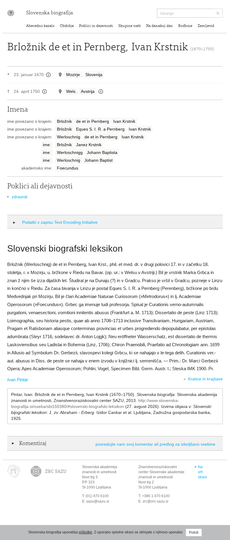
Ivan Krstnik (124, 121)
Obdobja (67, 26)
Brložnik (64, 121)
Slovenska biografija (49, 13)
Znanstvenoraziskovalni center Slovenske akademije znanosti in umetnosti (161, 472)
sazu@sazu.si (97, 501)
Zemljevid (206, 26)
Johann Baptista (102, 152)
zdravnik (20, 196)
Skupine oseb (129, 26)
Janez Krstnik (89, 144)
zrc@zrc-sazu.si (155, 501)
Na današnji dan (159, 26)
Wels (70, 91)
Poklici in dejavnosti (96, 26)
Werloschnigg (70, 152)
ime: (47, 144)
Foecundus (67, 168)
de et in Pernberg (92, 121)
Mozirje (73, 74)
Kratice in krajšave (205, 378)
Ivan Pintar (17, 379)
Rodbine (185, 26)
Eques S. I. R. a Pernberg (100, 129)
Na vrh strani (202, 472)
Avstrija (88, 91)
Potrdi (194, 532)
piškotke (85, 532)
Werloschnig (68, 136)
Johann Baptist (98, 160)
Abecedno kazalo (40, 26)
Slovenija (93, 74)
